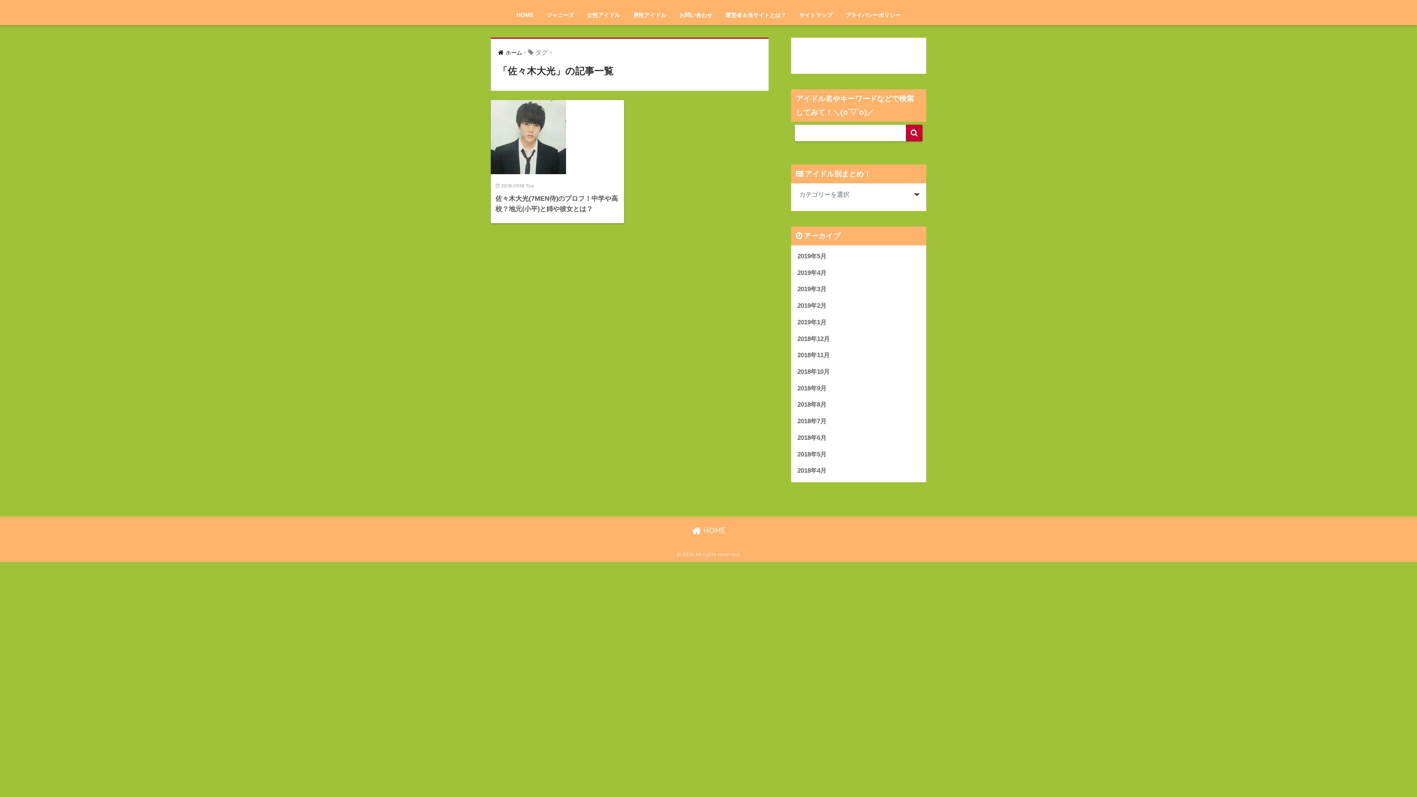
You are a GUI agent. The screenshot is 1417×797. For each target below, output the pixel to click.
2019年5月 (812, 256)
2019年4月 (812, 272)
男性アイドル (649, 15)
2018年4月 (812, 470)
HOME (525, 15)
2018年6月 (812, 437)
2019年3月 (812, 289)
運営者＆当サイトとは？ (755, 15)
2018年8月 (812, 404)
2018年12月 (813, 338)
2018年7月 (812, 421)
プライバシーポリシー (873, 15)
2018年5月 (812, 454)
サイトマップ (815, 15)
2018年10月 (813, 371)
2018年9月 (812, 388)
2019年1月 (812, 322)
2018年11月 (813, 355)
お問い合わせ (696, 15)
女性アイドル (603, 15)
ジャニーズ (560, 15)
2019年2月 (812, 305)
